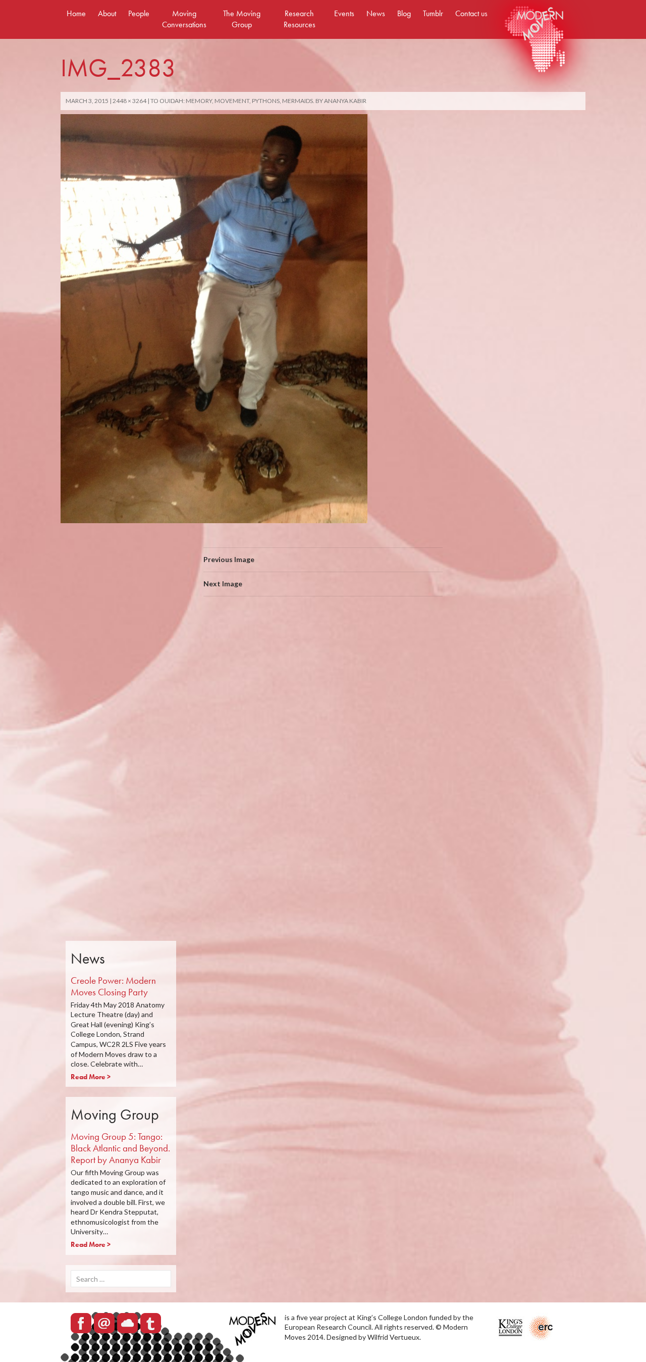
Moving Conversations (184, 19)
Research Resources (299, 19)
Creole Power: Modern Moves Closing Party (113, 986)
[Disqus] (323, 747)
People (138, 13)
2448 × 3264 (129, 101)
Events (344, 13)
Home (76, 13)
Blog (404, 13)
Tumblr (433, 13)
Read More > (91, 1076)
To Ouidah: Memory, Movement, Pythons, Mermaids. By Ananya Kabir (258, 101)
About (107, 13)
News (375, 13)
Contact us (471, 13)
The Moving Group (241, 19)
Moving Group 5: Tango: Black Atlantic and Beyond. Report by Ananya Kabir (120, 1148)
